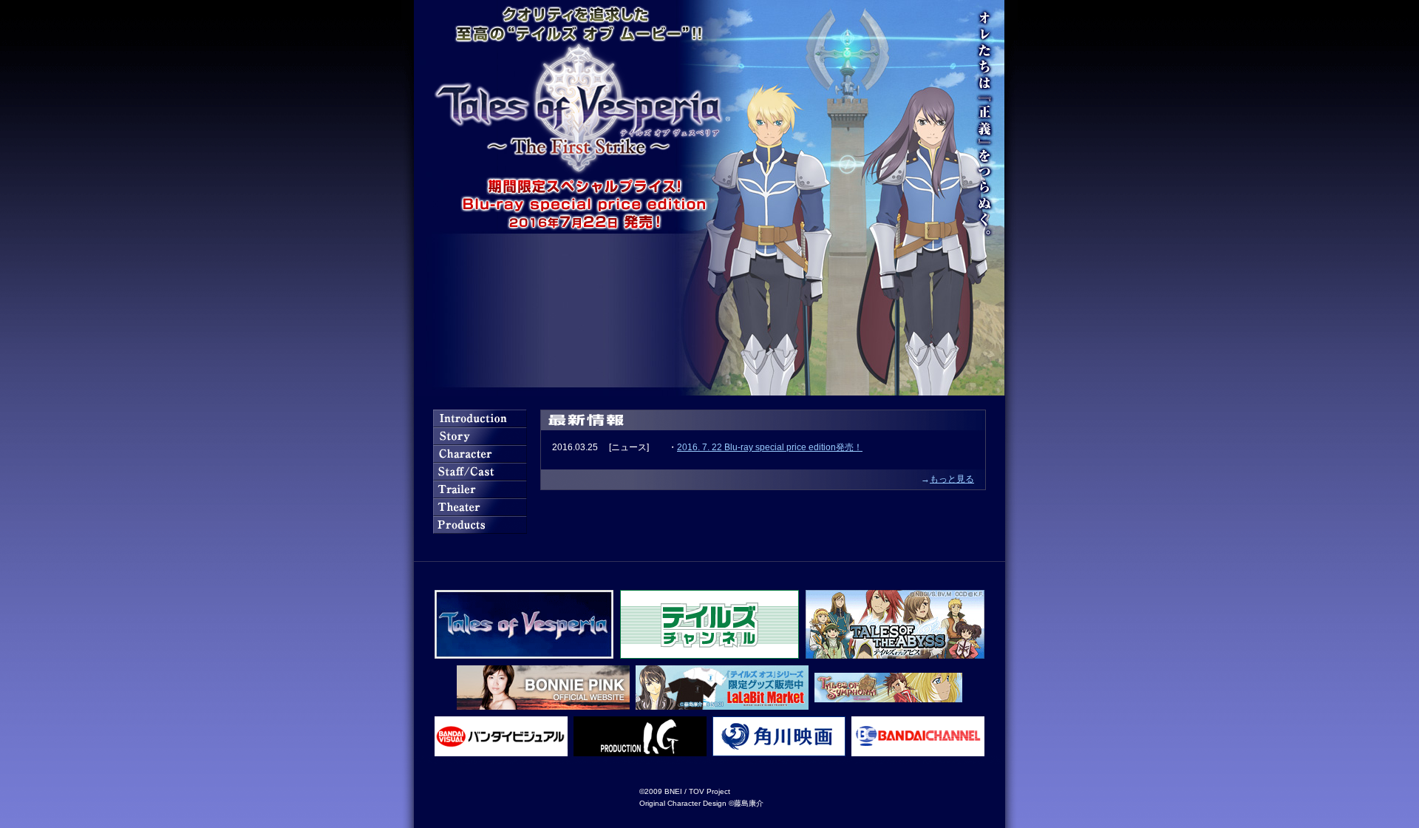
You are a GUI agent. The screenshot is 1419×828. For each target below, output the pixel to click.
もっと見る (952, 479)
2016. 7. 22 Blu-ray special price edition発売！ (769, 447)
